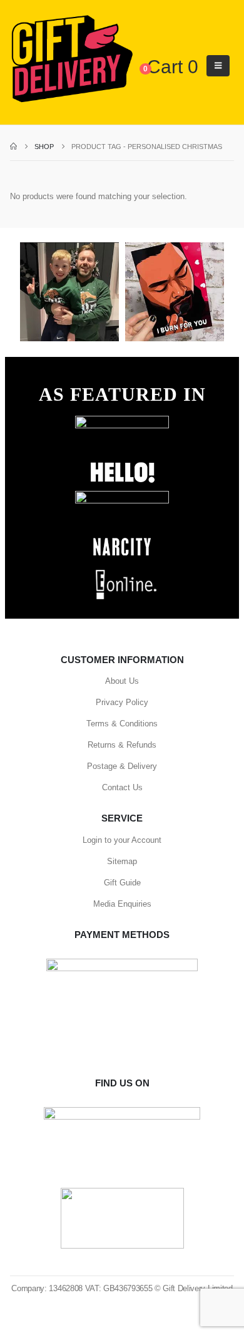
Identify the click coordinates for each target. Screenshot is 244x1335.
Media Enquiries (122, 904)
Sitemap (122, 861)
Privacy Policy (122, 702)
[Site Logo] (71, 59)
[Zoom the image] (122, 421)
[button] (218, 65)
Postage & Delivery (122, 766)
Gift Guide (122, 882)
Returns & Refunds (122, 745)
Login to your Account (122, 840)
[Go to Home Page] (13, 146)
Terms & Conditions (122, 723)
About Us (122, 681)
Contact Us (122, 787)
